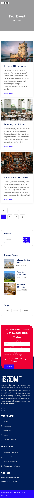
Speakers (25, 310)
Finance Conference (10, 461)
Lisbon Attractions (15, 66)
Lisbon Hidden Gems (16, 177)
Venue (5, 435)
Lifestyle (15, 310)
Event (7, 310)
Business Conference (10, 452)
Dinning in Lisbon (14, 124)
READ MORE (8, 93)
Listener (28, 360)
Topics (5, 421)
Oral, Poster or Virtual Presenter (14, 360)
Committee (7, 426)
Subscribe (9, 367)
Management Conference (11, 466)
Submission (7, 431)
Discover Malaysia (9, 440)
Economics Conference (11, 457)
